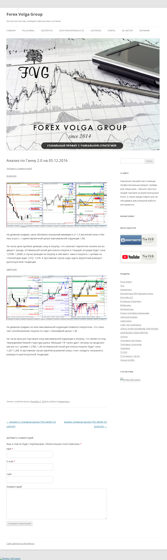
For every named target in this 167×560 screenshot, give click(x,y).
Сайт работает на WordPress (20, 543)
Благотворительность (71, 30)
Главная (11, 30)
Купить (111, 30)
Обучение (144, 30)
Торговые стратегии (131, 344)
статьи (124, 336)
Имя (10, 448)
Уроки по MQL (127, 360)
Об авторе (127, 30)
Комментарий (14, 486)
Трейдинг (125, 348)
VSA (122, 285)
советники (125, 320)
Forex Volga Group (25, 14)
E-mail (11, 461)
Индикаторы (127, 309)
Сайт (9, 474)
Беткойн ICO (126, 297)
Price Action (126, 281)
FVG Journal (28, 30)
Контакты (96, 30)
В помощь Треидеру (130, 301)
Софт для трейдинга (130, 324)
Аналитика (63, 401)
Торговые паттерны (130, 340)
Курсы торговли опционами (134, 313)
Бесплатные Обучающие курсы (136, 293)
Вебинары (125, 305)
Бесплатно (47, 30)
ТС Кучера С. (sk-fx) (130, 356)
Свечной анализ (128, 316)
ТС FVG (123, 352)
